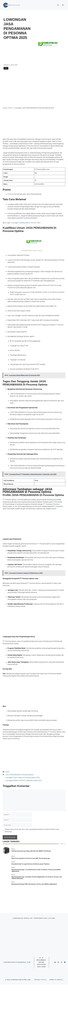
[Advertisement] (17, 52)
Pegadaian (59, 506)
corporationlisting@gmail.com (17, 962)
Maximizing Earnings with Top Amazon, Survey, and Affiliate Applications (34, 884)
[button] (58, 5)
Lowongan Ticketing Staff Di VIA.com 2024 (25, 223)
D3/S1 (5, 68)
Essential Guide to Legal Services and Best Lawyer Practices (30, 864)
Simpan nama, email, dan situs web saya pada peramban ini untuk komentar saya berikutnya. (32, 830)
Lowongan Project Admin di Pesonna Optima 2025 (22, 777)
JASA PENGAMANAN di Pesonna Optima (19, 775)
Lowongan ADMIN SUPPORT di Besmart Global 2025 (23, 780)
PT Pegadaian (48, 504)
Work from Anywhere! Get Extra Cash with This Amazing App (31, 858)
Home (5, 108)
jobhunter (6, 65)
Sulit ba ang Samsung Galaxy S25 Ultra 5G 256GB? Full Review (31, 851)
